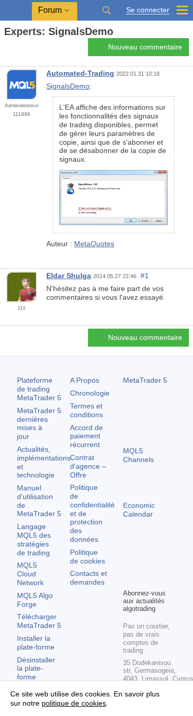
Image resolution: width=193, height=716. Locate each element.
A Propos (84, 380)
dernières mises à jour (39, 423)
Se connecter (147, 10)
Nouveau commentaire (145, 47)
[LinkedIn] (145, 579)
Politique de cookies (87, 556)
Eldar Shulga (68, 275)
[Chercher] (106, 10)
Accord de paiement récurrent (86, 436)
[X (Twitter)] (162, 562)
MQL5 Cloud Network (30, 574)
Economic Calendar (139, 509)
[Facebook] (129, 562)
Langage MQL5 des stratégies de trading (34, 539)
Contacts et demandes (88, 577)
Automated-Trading (80, 73)
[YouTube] (129, 579)
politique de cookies (74, 703)
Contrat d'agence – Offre (88, 466)
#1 (145, 275)
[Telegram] (145, 562)
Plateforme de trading (39, 389)
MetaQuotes (94, 244)
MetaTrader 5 (145, 380)
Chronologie (90, 393)
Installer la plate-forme (36, 642)
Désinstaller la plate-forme (36, 668)
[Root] (7, 50)
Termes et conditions (86, 410)
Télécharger (39, 620)
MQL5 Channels (138, 455)
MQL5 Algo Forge (35, 599)
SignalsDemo (68, 86)
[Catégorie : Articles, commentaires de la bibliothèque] (19, 50)
